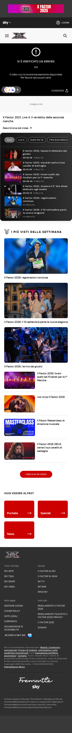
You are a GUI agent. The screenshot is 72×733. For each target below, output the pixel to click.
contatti (22, 656)
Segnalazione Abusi (14, 667)
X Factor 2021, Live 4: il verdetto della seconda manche (33, 119)
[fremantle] (36, 680)
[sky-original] (36, 687)
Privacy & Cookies (27, 650)
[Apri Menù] (7, 36)
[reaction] (12, 90)
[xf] (20, 35)
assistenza (10, 656)
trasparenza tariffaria (46, 653)
